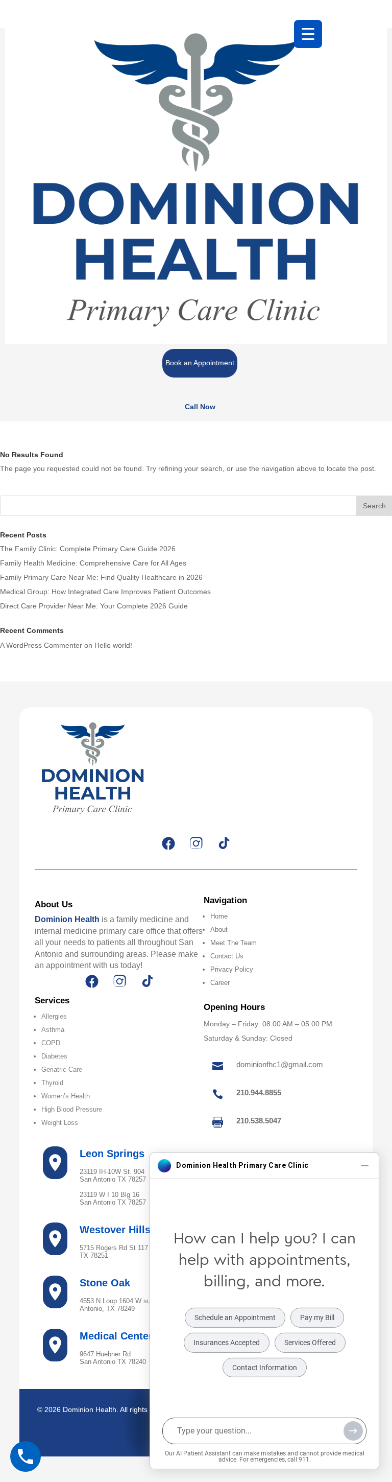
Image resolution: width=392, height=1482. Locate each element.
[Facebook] (168, 843)
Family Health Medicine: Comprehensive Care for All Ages (93, 563)
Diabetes (54, 1056)
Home (219, 916)
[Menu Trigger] (308, 34)
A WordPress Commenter (41, 645)
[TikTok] (223, 843)
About (219, 929)
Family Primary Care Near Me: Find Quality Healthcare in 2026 (101, 577)
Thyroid (52, 1083)
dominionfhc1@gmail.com (279, 1064)
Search (374, 506)
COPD (50, 1043)
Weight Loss (59, 1122)
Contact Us (226, 956)
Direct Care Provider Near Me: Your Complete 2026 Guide (94, 606)
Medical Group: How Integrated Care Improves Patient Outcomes (105, 591)
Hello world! (113, 645)
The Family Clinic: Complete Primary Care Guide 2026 (88, 549)
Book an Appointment (199, 363)
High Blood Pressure (71, 1109)
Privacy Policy (231, 969)
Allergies (54, 1016)
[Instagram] (196, 843)
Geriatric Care (61, 1069)
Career (220, 982)
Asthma (52, 1029)
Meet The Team (233, 943)
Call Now (200, 407)
